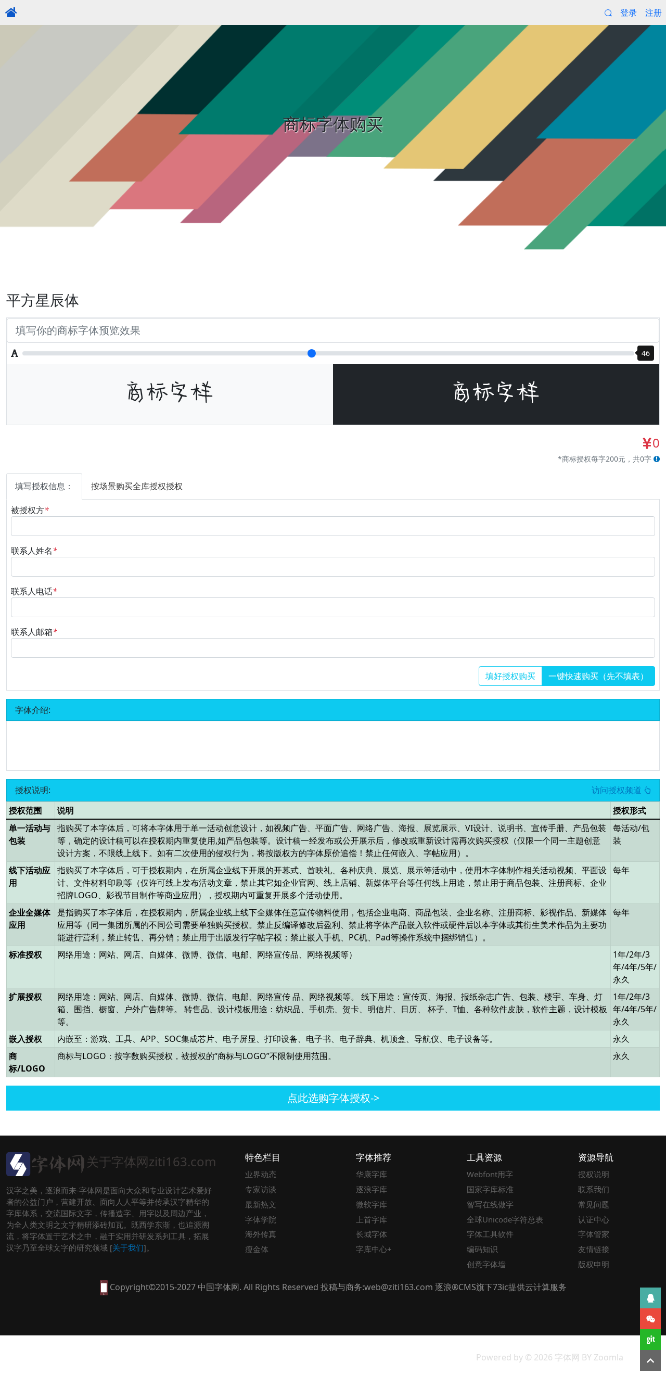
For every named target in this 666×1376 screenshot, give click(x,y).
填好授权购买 (510, 676)
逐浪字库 (371, 1189)
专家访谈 (260, 1189)
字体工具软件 (490, 1234)
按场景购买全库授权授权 (137, 486)
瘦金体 (256, 1249)
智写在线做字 (490, 1204)
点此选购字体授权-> (333, 1098)
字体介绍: (32, 710)
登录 (628, 12)
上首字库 (371, 1219)
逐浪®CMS (455, 1287)
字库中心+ (374, 1249)
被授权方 (30, 510)
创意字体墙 (486, 1264)
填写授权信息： (44, 486)
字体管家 (593, 1234)
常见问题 (593, 1204)
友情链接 (593, 1249)
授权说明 (593, 1174)
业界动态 (260, 1174)
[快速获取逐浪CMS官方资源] (650, 1339)
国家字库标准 (490, 1189)
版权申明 (593, 1264)
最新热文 (260, 1204)
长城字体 (371, 1234)
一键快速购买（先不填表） (598, 676)
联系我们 (593, 1189)
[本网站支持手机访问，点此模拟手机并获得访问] (104, 1287)
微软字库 (371, 1204)
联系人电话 (34, 591)
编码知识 (482, 1249)
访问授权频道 (618, 790)
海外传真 (260, 1234)
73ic (500, 1287)
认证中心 (593, 1219)
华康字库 (371, 1174)
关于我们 (128, 1247)
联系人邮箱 (34, 632)
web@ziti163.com (398, 1287)
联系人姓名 (34, 550)
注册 (653, 12)
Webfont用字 (490, 1174)
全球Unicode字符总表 (505, 1219)
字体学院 (260, 1219)
